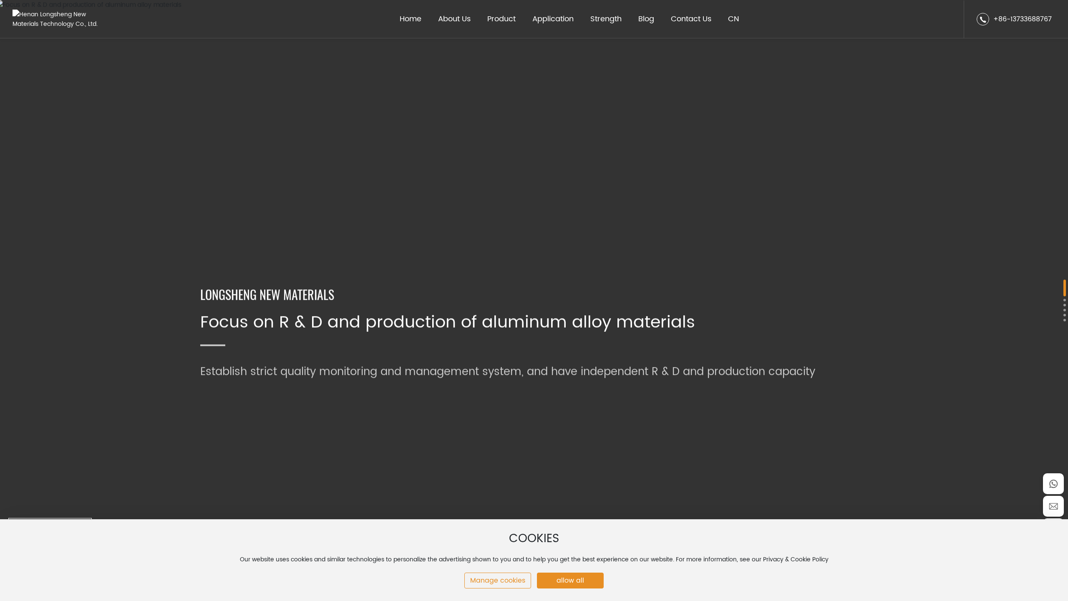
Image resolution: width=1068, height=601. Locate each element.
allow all (570, 580)
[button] (1064, 288)
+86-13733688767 (1022, 19)
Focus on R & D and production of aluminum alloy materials (447, 322)
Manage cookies (497, 580)
